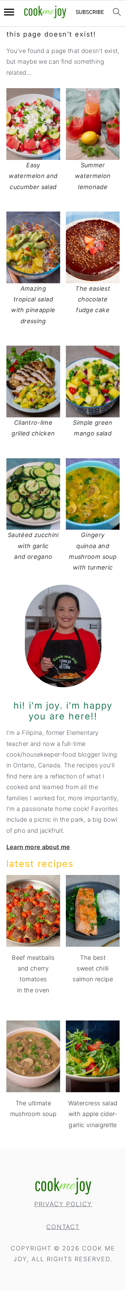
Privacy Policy (63, 1204)
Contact (63, 1226)
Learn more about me (38, 847)
